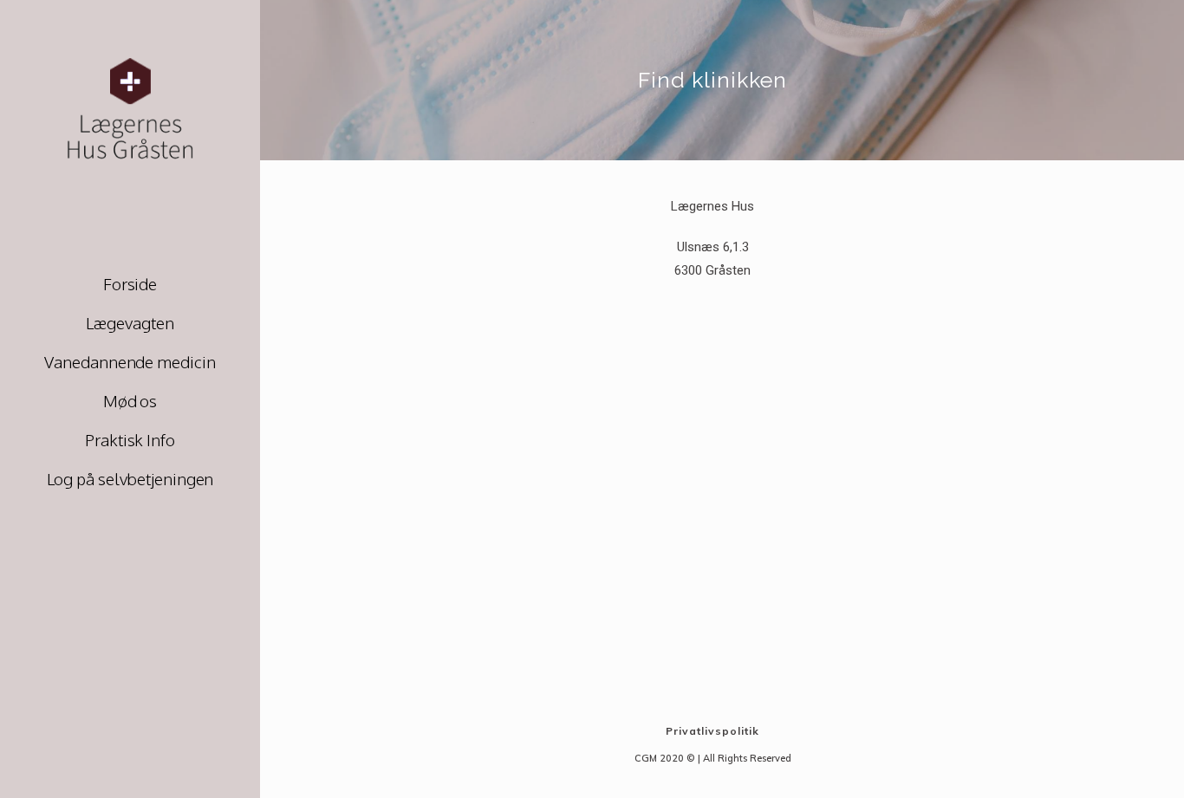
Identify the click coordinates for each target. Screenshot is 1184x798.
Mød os (130, 400)
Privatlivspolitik (712, 730)
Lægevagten (129, 322)
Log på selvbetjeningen (130, 478)
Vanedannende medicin (129, 361)
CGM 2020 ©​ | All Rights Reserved (712, 758)
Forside (130, 283)
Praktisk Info (130, 439)
